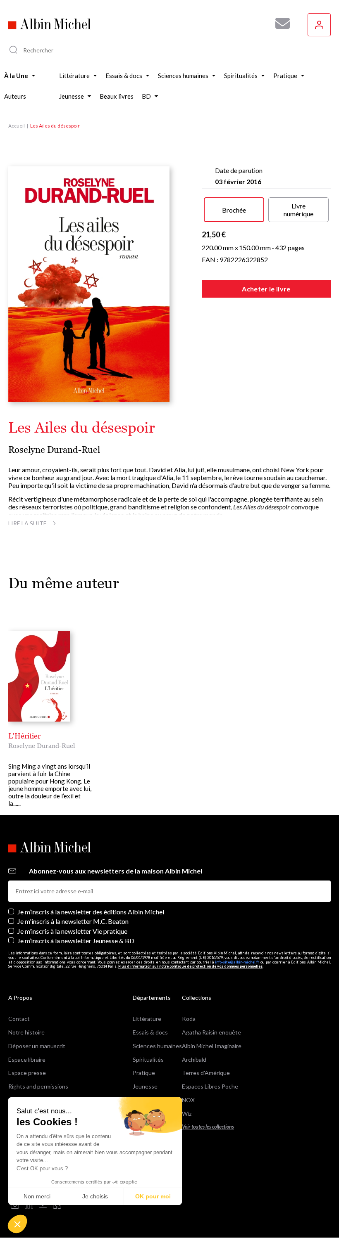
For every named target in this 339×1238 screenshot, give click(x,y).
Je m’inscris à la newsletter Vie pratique (72, 931)
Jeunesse (145, 1086)
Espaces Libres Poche (210, 1086)
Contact (19, 1018)
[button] (17, 1224)
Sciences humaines (157, 1045)
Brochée (234, 210)
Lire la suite (27, 523)
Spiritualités (148, 1059)
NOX (188, 1099)
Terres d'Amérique (206, 1072)
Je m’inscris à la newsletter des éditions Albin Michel (90, 912)
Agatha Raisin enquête (211, 1032)
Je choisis (95, 1196)
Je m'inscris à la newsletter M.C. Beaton (73, 921)
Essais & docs (150, 1032)
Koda (189, 1018)
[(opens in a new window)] (15, 1205)
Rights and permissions (38, 1086)
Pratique (144, 1072)
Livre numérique (298, 210)
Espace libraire (26, 1059)
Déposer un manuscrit (36, 1045)
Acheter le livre (266, 289)
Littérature (147, 1018)
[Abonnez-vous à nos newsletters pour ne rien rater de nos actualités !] (279, 23)
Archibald (194, 1059)
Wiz (186, 1113)
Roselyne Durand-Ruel (54, 449)
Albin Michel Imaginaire (211, 1045)
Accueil (16, 126)
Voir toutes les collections (208, 1127)
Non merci (37, 1196)
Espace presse (27, 1072)
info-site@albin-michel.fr (237, 962)
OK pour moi (153, 1196)
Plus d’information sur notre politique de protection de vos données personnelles (190, 966)
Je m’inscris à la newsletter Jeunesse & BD (75, 940)
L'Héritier (24, 735)
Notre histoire (26, 1032)
